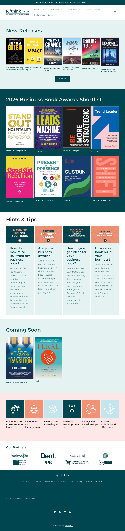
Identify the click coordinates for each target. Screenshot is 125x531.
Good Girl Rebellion (14, 201)
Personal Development (71, 423)
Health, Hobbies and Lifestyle (108, 424)
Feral (37, 381)
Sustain (66, 200)
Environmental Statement (55, 481)
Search (25, 481)
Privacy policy (30, 498)
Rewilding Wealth (90, 68)
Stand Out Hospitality (16, 151)
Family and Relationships (90, 423)
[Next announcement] (118, 2)
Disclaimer (36, 481)
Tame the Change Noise (52, 69)
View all (63, 78)
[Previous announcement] (7, 2)
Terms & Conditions (94, 481)
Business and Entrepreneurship (14, 424)
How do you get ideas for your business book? (77, 255)
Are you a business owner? (45, 252)
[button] (40, 9)
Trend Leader (97, 152)
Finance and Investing (51, 423)
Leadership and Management (33, 424)
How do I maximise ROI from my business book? (20, 255)
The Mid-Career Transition (17, 382)
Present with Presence (45, 200)
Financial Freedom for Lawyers (71, 69)
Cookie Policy (76, 481)
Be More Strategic (71, 151)
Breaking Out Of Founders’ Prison (108, 70)
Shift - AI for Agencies (101, 200)
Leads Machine (41, 152)
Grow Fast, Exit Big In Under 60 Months (15, 69)
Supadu (69, 526)
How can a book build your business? (103, 253)
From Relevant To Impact (33, 69)
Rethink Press (17, 498)
